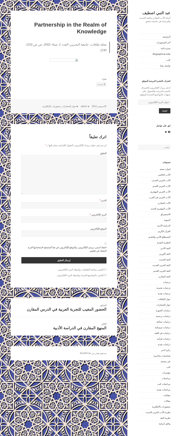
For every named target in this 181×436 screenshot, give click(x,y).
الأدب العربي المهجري (160, 191)
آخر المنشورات (163, 42)
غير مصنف (165, 361)
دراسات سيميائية (162, 327)
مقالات (167, 401)
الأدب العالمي (164, 175)
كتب (168, 60)
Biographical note (161, 54)
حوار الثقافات (164, 299)
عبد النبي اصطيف (156, 13)
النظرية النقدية (163, 242)
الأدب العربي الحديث (161, 180)
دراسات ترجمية (163, 316)
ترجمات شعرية (163, 288)
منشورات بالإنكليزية (161, 406)
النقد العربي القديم (161, 271)
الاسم (103, 200)
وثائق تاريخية (164, 423)
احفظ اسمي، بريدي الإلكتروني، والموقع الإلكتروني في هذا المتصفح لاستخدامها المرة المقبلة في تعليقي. (67, 249)
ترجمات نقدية (164, 293)
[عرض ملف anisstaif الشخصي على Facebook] (169, 132)
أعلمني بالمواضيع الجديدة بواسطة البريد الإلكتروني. (80, 275)
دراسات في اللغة (162, 333)
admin (84, 106)
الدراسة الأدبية (163, 225)
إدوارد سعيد (165, 169)
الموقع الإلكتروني (98, 229)
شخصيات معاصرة (162, 356)
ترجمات (166, 282)
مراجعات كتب (163, 384)
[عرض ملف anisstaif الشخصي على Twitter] (166, 132)
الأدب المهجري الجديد (160, 208)
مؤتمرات (166, 373)
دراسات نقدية (164, 344)
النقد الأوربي (164, 254)
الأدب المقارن (164, 203)
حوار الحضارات (163, 305)
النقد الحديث (164, 259)
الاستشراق (165, 214)
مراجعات (166, 378)
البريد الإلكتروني (98, 214)
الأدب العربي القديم (161, 186)
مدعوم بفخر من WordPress (93, 353)
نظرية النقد (165, 418)
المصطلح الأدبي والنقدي (159, 237)
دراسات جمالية (163, 322)
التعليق (103, 153)
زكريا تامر (165, 350)
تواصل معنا (165, 65)
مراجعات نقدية (163, 389)
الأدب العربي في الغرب (159, 197)
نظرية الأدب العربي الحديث (158, 412)
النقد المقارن (164, 276)
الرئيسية (166, 36)
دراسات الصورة (163, 310)
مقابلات (166, 395)
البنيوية (167, 220)
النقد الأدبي (165, 248)
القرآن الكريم (164, 231)
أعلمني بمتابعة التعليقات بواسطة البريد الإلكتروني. (80, 269)
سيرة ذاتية (165, 48)
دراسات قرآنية (163, 339)
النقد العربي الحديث (161, 265)
